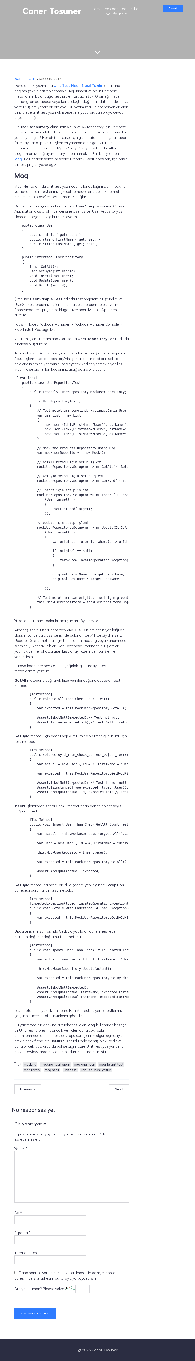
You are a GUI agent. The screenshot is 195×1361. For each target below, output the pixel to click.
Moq (18, 159)
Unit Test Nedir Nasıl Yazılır (78, 85)
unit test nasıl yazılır (96, 1070)
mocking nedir (84, 1064)
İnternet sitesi (26, 1252)
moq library (32, 1070)
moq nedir (52, 1070)
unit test (70, 1070)
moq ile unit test (111, 1064)
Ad (18, 1212)
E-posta (22, 1232)
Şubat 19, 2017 (50, 79)
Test (30, 79)
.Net (17, 79)
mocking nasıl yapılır (55, 1064)
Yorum (20, 1148)
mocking (30, 1064)
